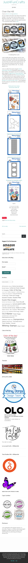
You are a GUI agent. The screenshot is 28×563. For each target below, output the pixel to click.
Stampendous (18, 319)
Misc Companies (13, 309)
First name (5, 262)
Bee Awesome (23, 226)
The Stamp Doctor (17, 321)
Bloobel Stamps (5, 288)
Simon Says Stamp (13, 315)
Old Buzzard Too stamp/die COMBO (14, 180)
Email (4, 267)
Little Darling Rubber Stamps (13, 305)
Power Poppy (17, 314)
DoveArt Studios (7, 297)
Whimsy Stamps (12, 220)
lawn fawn (4, 305)
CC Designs (5, 290)
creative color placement (7, 293)
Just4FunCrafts (14, 2)
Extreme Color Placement (7, 302)
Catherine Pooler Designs (17, 288)
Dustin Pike (7, 220)
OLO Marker (7, 313)
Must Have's (21, 309)
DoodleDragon (5, 295)
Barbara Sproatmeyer (17, 286)
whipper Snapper (21, 326)
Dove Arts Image (14, 295)
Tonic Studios (6, 323)
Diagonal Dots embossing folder (16, 73)
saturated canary (5, 315)
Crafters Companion (11, 292)
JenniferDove (15, 14)
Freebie (13, 302)
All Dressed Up (5, 286)
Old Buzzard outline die (14, 87)
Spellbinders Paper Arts (7, 319)
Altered (10, 286)
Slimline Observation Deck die (14, 157)
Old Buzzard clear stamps (14, 86)
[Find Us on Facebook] (11, 561)
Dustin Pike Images (9, 300)
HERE (17, 21)
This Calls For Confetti (7, 442)
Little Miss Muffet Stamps (8, 308)
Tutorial (13, 323)
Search (3, 234)
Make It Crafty (21, 308)
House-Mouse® (20, 302)
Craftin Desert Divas (20, 292)
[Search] (24, 236)
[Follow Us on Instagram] (14, 561)
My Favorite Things (5, 311)
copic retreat (4, 292)
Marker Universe (5, 309)
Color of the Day (15, 290)
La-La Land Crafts (19, 304)
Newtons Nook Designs (14, 311)
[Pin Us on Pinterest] (16, 561)
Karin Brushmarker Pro (7, 304)
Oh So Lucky (5, 226)
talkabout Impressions (7, 321)
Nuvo (21, 311)
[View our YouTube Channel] (13, 561)
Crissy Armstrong (17, 293)
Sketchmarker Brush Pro (8, 317)
